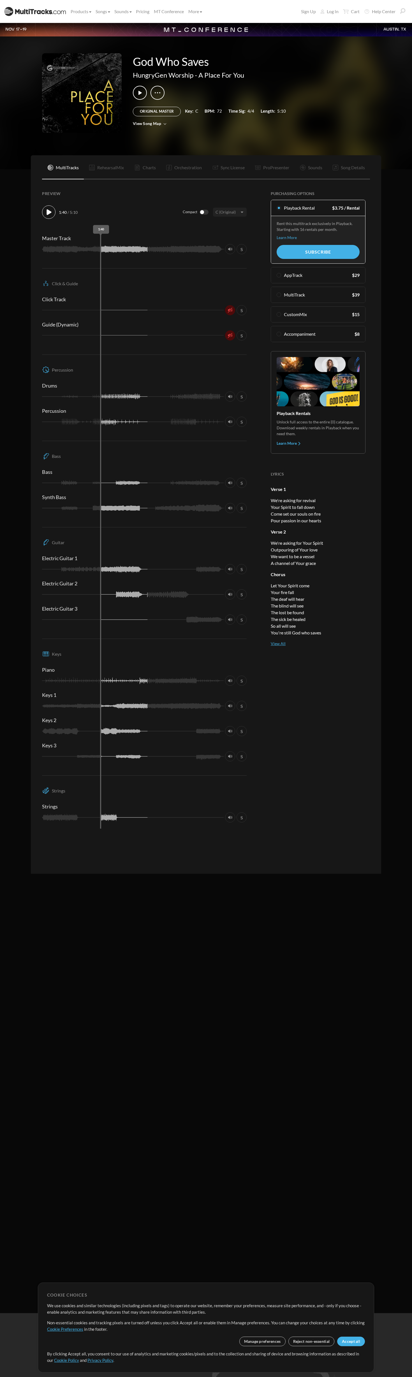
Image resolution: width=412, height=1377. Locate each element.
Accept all (351, 1341)
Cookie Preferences (65, 1329)
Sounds (121, 11)
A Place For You (221, 75)
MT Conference (169, 11)
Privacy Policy (100, 1360)
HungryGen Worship (163, 75)
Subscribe (318, 251)
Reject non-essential (311, 1341)
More (193, 11)
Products (79, 11)
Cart (355, 11)
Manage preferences (262, 1341)
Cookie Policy (66, 1360)
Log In (333, 11)
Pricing (142, 11)
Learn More (287, 237)
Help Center (383, 11)
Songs (101, 11)
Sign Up (308, 11)
